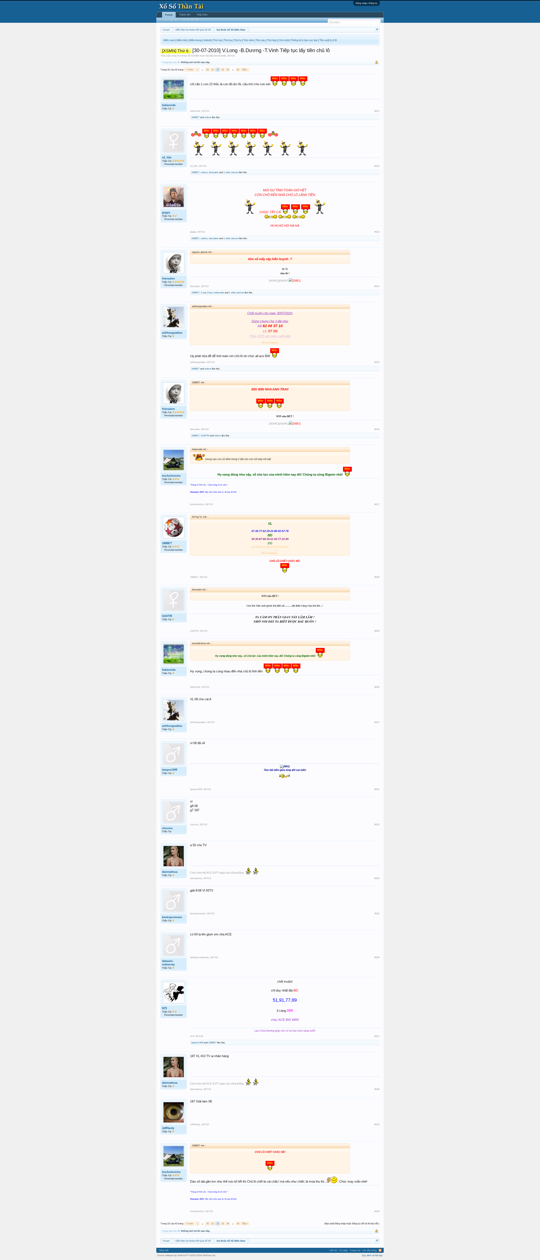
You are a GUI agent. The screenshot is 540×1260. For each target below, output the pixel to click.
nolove (208, 117)
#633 (376, 824)
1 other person (231, 172)
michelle (222, 55)
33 (222, 69)
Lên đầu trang (369, 1250)
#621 (376, 111)
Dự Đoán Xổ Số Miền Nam (191, 55)
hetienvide (169, 105)
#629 (376, 631)
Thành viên (184, 14)
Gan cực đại (310, 40)
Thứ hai (217, 40)
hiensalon (214, 172)
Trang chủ (355, 1250)
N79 (164, 1008)
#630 (376, 687)
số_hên (166, 157)
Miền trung (195, 40)
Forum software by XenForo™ (186, 1255)
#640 (376, 1211)
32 (217, 69)
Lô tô (334, 40)
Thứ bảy (272, 40)
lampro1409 (169, 769)
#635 (376, 913)
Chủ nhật (283, 40)
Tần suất (324, 40)
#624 (376, 286)
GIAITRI (205, 435)
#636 (376, 957)
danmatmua (169, 871)
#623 (376, 232)
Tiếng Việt (163, 1250)
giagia (166, 212)
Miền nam (169, 40)
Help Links (202, 14)
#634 (376, 878)
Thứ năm (248, 40)
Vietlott (207, 40)
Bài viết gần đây (191, 20)
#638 (376, 1089)
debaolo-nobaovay (168, 962)
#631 (376, 722)
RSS (380, 1250)
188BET (195, 117)
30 (207, 69)
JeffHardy (168, 1128)
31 (212, 69)
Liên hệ (333, 1250)
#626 (376, 429)
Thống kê (296, 40)
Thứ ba (228, 40)
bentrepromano (172, 917)
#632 (376, 789)
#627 (376, 504)
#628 (376, 577)
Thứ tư (238, 40)
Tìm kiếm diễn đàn (169, 20)
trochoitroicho (171, 475)
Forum (169, 14)
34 (228, 69)
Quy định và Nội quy (372, 1255)
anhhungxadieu (172, 332)
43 (238, 69)
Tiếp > (245, 69)
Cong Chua (206, 292)
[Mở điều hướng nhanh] (376, 29)
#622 (376, 166)
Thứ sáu (260, 40)
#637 (376, 1036)
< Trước (189, 69)
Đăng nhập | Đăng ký (366, 3)
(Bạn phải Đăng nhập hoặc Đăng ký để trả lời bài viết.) (351, 1223)
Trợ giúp (343, 1250)
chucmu (167, 828)
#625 (376, 362)
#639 (376, 1124)
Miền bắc (182, 40)
